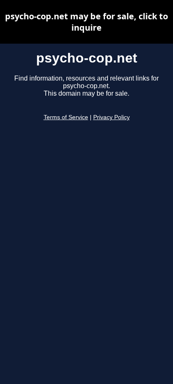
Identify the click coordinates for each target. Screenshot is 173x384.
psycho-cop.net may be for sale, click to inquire (86, 21)
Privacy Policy (111, 117)
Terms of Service (66, 117)
